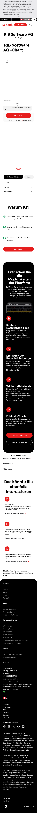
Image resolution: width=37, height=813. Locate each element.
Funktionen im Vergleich (12, 643)
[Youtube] (18, 726)
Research (6, 648)
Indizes (5, 589)
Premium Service (9, 612)
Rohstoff (6, 598)
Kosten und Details (13, 177)
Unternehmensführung (11, 679)
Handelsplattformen (10, 620)
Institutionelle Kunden (11, 615)
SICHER (18, 121)
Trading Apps (8, 629)
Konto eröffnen (20, 24)
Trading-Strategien (10, 657)
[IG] (7, 24)
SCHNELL (10, 121)
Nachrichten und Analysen (12, 654)
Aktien (5, 592)
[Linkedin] (23, 726)
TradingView (7, 632)
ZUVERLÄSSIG (27, 121)
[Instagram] (9, 726)
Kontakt (6, 662)
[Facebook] (4, 726)
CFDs (5, 603)
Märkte (5, 583)
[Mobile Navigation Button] (34, 24)
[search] (30, 24)
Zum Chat (15, 689)
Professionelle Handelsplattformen (15, 640)
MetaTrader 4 (8, 634)
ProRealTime (7, 637)
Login (33, 19)
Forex (5, 595)
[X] (14, 726)
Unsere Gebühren (9, 609)
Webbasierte (7, 626)
